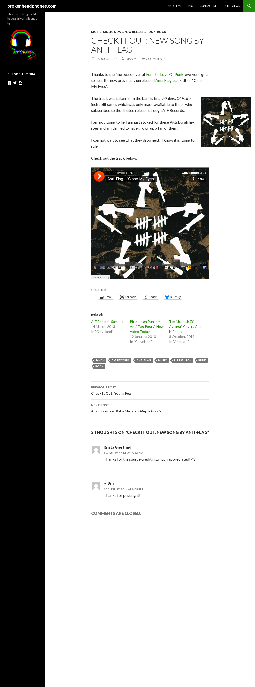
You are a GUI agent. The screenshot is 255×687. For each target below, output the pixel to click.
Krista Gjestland (117, 447)
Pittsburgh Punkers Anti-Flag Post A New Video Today (147, 326)
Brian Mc (131, 59)
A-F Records (121, 360)
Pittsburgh (182, 360)
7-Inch (100, 360)
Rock (161, 32)
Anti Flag (144, 360)
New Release (134, 32)
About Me (175, 5)
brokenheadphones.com (31, 6)
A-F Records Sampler (107, 321)
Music (96, 32)
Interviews (232, 5)
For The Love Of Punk (164, 74)
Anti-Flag (163, 80)
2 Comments (155, 59)
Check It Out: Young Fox (111, 390)
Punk (151, 32)
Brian (112, 483)
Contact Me (208, 5)
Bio (190, 5)
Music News (113, 32)
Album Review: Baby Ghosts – (126, 408)
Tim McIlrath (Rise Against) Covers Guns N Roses (186, 326)
